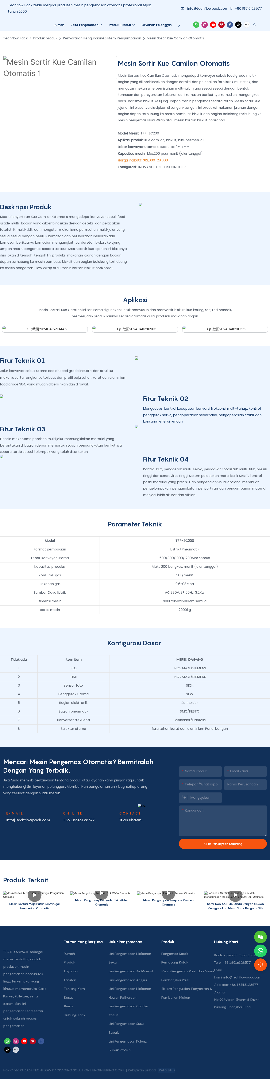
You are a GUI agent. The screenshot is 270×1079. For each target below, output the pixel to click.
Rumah (69, 954)
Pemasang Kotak (174, 962)
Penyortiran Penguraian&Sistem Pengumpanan (102, 38)
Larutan (70, 980)
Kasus (68, 997)
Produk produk (45, 38)
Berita (68, 1006)
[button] (179, 25)
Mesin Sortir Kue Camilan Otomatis (175, 38)
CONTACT (130, 813)
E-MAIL (15, 813)
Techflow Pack (15, 38)
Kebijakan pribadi (142, 1070)
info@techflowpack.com (207, 8)
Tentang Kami (74, 988)
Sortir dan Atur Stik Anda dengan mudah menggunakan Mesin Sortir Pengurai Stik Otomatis (235, 906)
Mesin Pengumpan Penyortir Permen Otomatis (168, 902)
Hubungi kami (74, 1015)
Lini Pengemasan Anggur (128, 980)
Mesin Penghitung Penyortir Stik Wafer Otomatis (101, 902)
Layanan (71, 971)
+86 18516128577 (248, 8)
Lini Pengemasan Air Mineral (131, 971)
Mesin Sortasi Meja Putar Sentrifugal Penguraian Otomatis (34, 906)
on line (73, 813)
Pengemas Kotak (174, 954)
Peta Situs (166, 1070)
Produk (69, 962)
